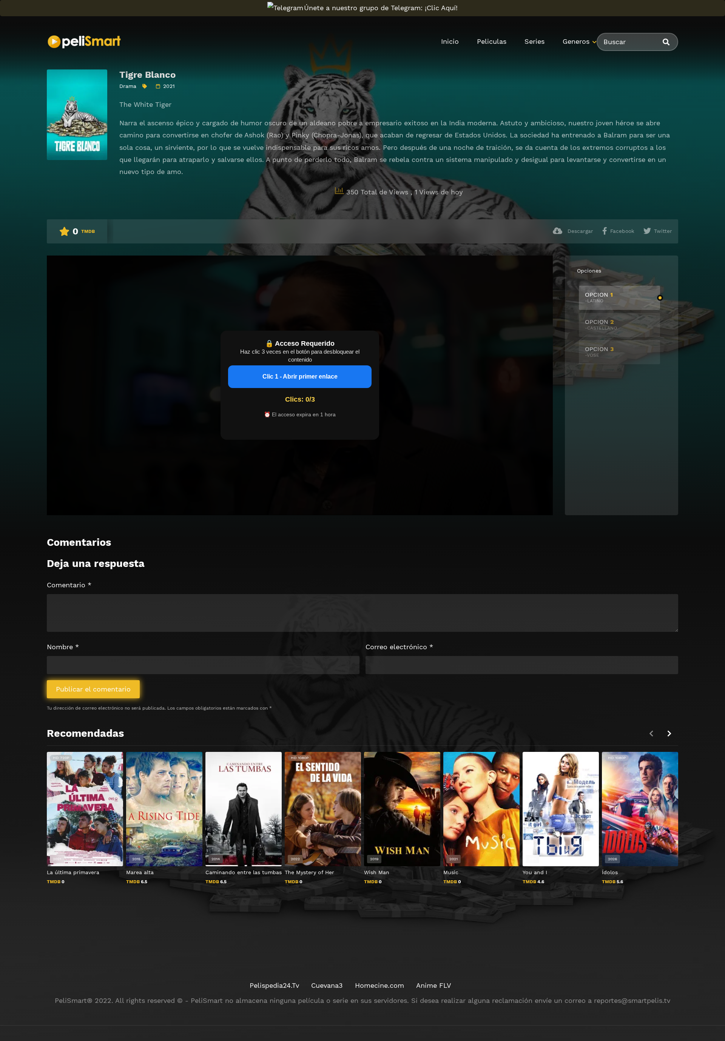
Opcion (599, 297)
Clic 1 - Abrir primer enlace (300, 376)
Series (534, 41)
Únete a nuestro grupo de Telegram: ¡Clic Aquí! (381, 8)
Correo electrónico (399, 647)
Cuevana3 (327, 985)
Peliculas (491, 41)
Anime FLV (433, 985)
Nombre (63, 647)
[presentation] (669, 733)
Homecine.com (379, 985)
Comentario (69, 585)
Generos (576, 41)
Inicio (450, 41)
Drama (127, 86)
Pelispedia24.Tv (274, 985)
